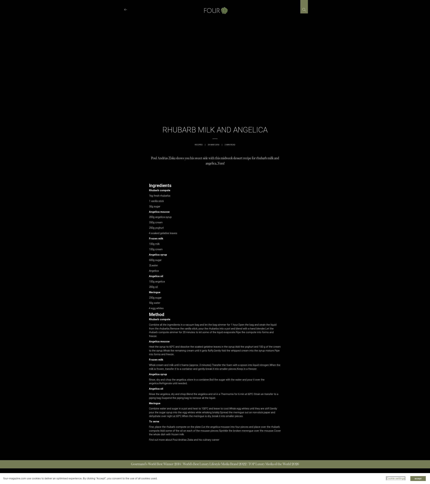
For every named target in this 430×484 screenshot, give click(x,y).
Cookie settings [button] (395, 478)
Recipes (198, 145)
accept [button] (418, 478)
